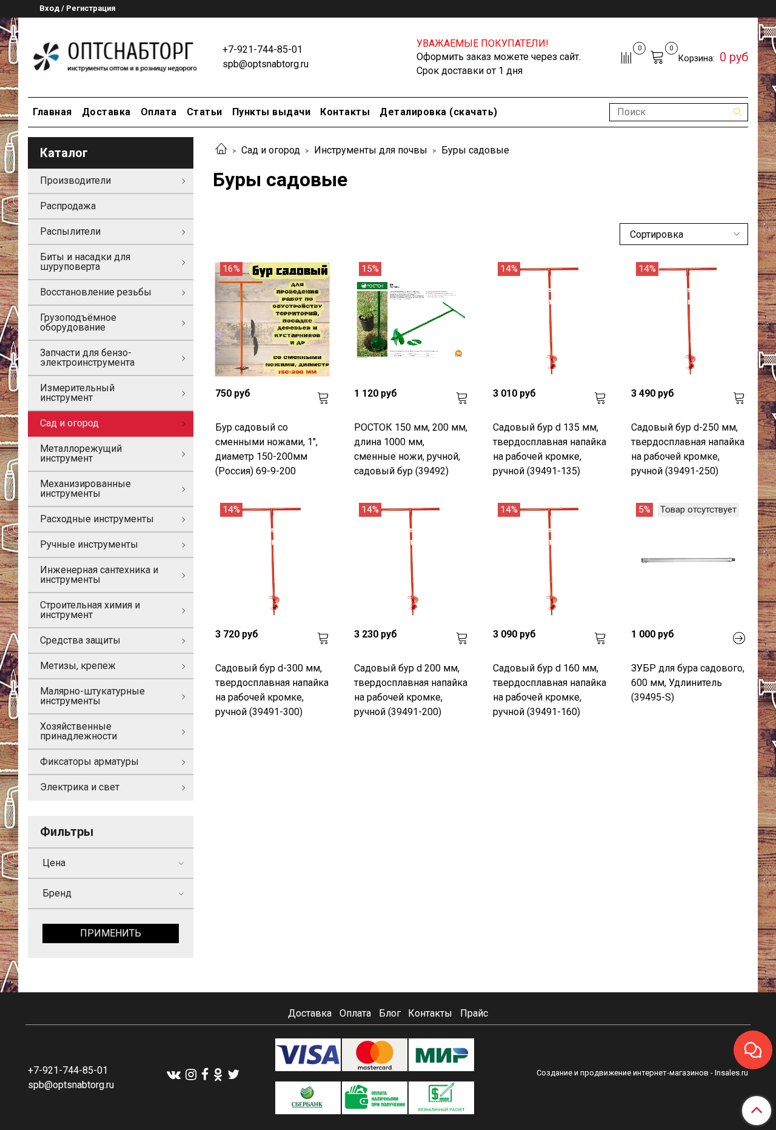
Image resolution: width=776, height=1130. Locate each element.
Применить (110, 933)
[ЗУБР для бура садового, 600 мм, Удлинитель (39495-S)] (688, 560)
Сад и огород (270, 150)
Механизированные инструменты (85, 488)
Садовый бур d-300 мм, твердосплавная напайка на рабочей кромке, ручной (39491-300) (272, 690)
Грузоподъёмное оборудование (78, 322)
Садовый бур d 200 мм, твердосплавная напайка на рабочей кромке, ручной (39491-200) (410, 690)
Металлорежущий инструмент (81, 453)
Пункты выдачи (271, 112)
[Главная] (221, 150)
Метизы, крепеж (78, 665)
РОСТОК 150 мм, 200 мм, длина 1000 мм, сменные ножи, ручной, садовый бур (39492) (410, 449)
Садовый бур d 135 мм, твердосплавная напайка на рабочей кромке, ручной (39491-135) (549, 449)
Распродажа (68, 206)
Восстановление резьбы (96, 292)
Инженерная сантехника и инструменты (99, 574)
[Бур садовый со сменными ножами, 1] (272, 319)
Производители (75, 180)
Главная (52, 112)
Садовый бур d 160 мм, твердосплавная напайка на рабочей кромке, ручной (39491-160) (549, 690)
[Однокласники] (217, 1074)
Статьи (204, 112)
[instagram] (191, 1074)
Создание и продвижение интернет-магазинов (623, 1072)
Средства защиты (80, 640)
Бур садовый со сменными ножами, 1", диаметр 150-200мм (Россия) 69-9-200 (266, 449)
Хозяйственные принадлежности (78, 731)
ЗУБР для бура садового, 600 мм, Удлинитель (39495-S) (687, 682)
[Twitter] (233, 1074)
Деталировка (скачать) (439, 112)
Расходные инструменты (97, 519)
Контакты (345, 112)
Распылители (70, 231)
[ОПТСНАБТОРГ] (115, 55)
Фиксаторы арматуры (89, 761)
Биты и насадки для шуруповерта (85, 261)
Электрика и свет (79, 787)
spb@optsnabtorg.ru (265, 64)
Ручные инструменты (89, 544)
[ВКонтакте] (174, 1074)
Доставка (106, 112)
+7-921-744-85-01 (262, 49)
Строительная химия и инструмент (90, 609)
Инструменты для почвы (370, 150)
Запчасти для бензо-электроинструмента (87, 357)
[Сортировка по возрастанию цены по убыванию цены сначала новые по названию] (684, 234)
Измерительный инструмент (77, 392)
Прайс (474, 1013)
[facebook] (205, 1074)
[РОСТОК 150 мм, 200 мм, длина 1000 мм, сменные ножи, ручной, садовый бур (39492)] (411, 319)
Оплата (159, 112)
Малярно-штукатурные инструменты (92, 696)
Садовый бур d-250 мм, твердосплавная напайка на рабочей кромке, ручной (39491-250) (687, 449)
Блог (390, 1013)
